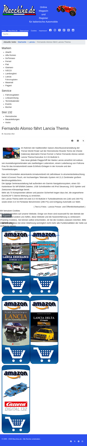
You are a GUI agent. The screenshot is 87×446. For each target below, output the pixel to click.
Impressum (54, 235)
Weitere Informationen (38, 235)
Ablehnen (18, 232)
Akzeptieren (6, 232)
